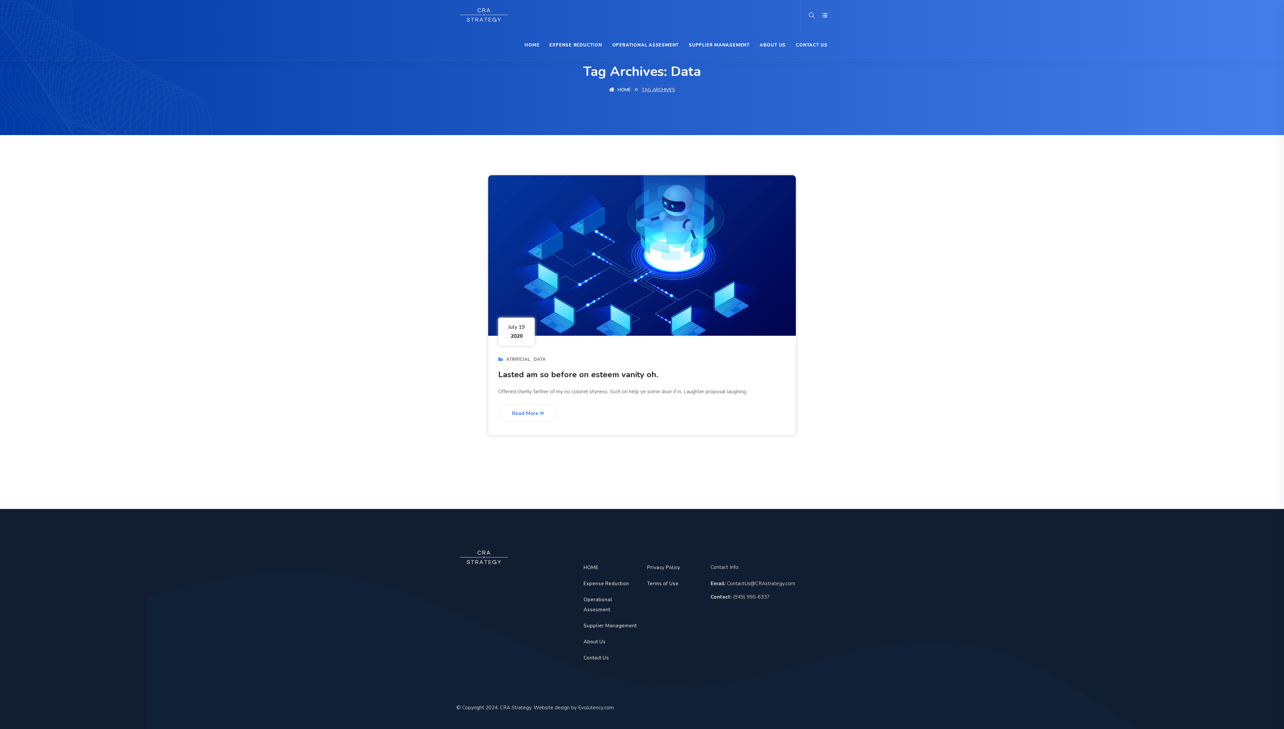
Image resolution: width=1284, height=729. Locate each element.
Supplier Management (719, 45)
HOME (532, 45)
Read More (526, 413)
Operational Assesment (645, 45)
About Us (773, 45)
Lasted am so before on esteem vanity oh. (578, 374)
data (540, 359)
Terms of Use (662, 583)
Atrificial (518, 359)
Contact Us (812, 45)
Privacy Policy (663, 567)
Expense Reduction (575, 45)
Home (623, 90)
